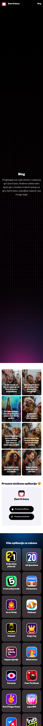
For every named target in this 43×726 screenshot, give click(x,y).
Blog (39, 4)
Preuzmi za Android (21, 517)
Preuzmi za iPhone (22, 509)
